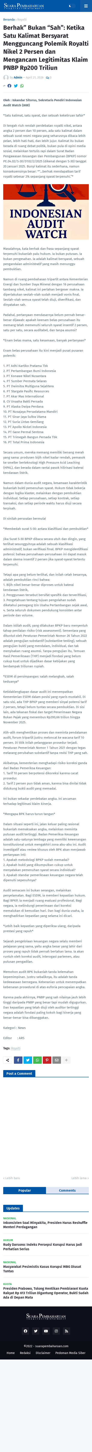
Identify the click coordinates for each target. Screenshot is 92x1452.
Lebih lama (79, 1178)
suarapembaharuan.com (51, 1346)
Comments (67, 1190)
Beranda (9, 19)
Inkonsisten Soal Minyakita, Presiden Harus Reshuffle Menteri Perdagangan (45, 1225)
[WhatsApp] (22, 86)
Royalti (22, 19)
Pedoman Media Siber (70, 1353)
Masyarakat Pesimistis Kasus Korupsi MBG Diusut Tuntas (42, 1269)
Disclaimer (43, 1353)
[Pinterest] (47, 1060)
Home (11, 1353)
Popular (24, 1190)
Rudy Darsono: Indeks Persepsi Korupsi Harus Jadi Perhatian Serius (42, 1247)
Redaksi (25, 1353)
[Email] (56, 1060)
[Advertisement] (46, 1405)
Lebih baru (12, 1178)
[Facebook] (9, 86)
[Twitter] (16, 86)
